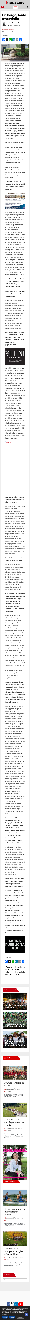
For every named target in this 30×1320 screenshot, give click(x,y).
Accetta (5, 1317)
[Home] (2, 7)
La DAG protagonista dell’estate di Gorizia (15, 1025)
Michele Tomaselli (14, 23)
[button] (27, 7)
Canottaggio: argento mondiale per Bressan (14, 1212)
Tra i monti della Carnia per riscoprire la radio (14, 1122)
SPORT (8, 1220)
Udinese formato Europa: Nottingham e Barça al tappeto (14, 1251)
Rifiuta (12, 1317)
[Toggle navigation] (15, 7)
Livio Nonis (9, 1089)
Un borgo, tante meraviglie (14, 17)
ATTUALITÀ (8, 1091)
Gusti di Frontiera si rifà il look (14, 1006)
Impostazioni (20, 1317)
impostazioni (5, 1314)
